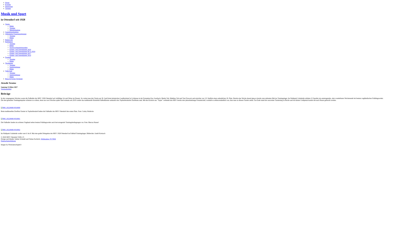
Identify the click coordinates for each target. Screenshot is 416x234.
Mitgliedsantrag (15, 30)
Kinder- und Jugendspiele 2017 (20, 53)
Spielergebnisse (15, 67)
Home (7, 3)
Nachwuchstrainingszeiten (19, 48)
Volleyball (8, 71)
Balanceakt (9, 40)
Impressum (9, 6)
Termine (8, 8)
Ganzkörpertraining (12, 32)
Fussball (8, 57)
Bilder (12, 26)
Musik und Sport (13, 14)
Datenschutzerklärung (8, 141)
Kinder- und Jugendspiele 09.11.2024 (22, 51)
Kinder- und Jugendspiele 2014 (20, 55)
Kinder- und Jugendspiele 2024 (20, 49)
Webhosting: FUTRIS (48, 139)
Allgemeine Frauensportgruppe (15, 34)
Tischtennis (9, 63)
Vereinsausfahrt (6, 89)
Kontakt (8, 5)
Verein (7, 24)
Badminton (9, 42)
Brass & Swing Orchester (14, 79)
